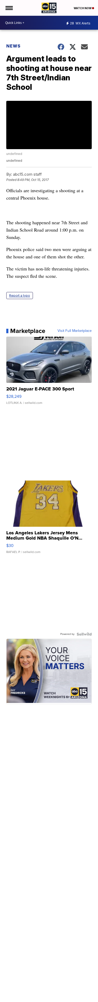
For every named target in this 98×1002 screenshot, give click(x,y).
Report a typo (19, 296)
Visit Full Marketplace (74, 331)
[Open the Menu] (9, 7)
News (13, 46)
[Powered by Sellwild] (84, 634)
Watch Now (83, 8)
